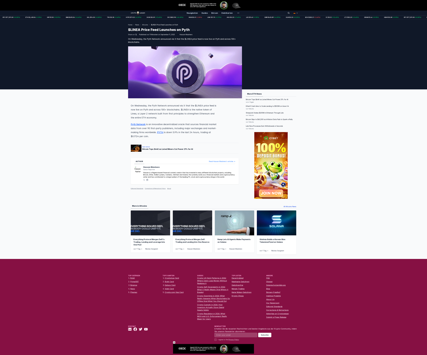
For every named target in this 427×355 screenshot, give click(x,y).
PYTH (160, 132)
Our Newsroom (272, 303)
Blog (268, 289)
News (137, 25)
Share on (131, 34)
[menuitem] (192, 13)
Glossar (269, 282)
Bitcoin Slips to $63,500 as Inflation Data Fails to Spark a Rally (269, 119)
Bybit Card (169, 282)
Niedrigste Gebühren (240, 282)
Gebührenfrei (237, 285)
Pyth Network (138, 124)
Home (130, 25)
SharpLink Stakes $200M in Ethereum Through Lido (265, 113)
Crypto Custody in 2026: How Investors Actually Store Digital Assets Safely (210, 307)
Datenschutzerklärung (276, 285)
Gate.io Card (170, 285)
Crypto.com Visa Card (174, 292)
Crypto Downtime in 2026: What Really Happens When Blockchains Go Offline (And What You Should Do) (213, 298)
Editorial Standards (137, 188)
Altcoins (145, 25)
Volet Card (169, 289)
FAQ (268, 278)
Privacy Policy (234, 340)
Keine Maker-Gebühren (241, 292)
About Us (270, 299)
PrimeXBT (134, 282)
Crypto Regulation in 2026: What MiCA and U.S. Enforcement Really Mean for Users (212, 316)
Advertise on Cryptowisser (277, 314)
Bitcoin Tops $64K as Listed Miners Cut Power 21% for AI (267, 99)
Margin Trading (238, 289)
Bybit (132, 278)
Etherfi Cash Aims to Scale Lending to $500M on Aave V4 (267, 106)
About (169, 188)
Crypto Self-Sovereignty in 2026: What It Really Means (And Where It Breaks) (212, 289)
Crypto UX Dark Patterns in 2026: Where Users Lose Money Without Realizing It (212, 281)
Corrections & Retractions (277, 310)
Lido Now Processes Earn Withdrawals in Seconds (264, 126)
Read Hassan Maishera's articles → (222, 161)
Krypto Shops (238, 296)
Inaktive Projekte (273, 296)
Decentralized (237, 278)
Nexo (132, 289)
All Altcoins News (290, 206)
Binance (133, 285)
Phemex (133, 292)
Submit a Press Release (276, 317)
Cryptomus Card (172, 278)
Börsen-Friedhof (273, 292)
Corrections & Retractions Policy (155, 188)
